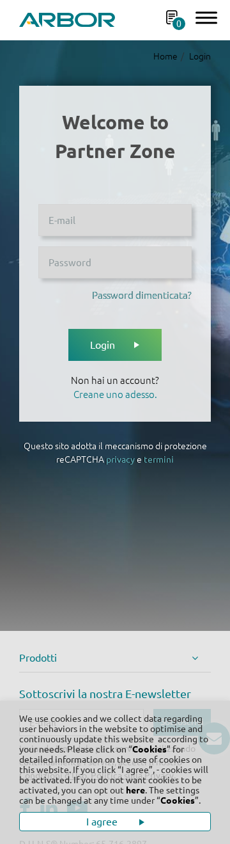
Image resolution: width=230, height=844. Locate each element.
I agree (103, 821)
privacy (120, 459)
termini (159, 459)
